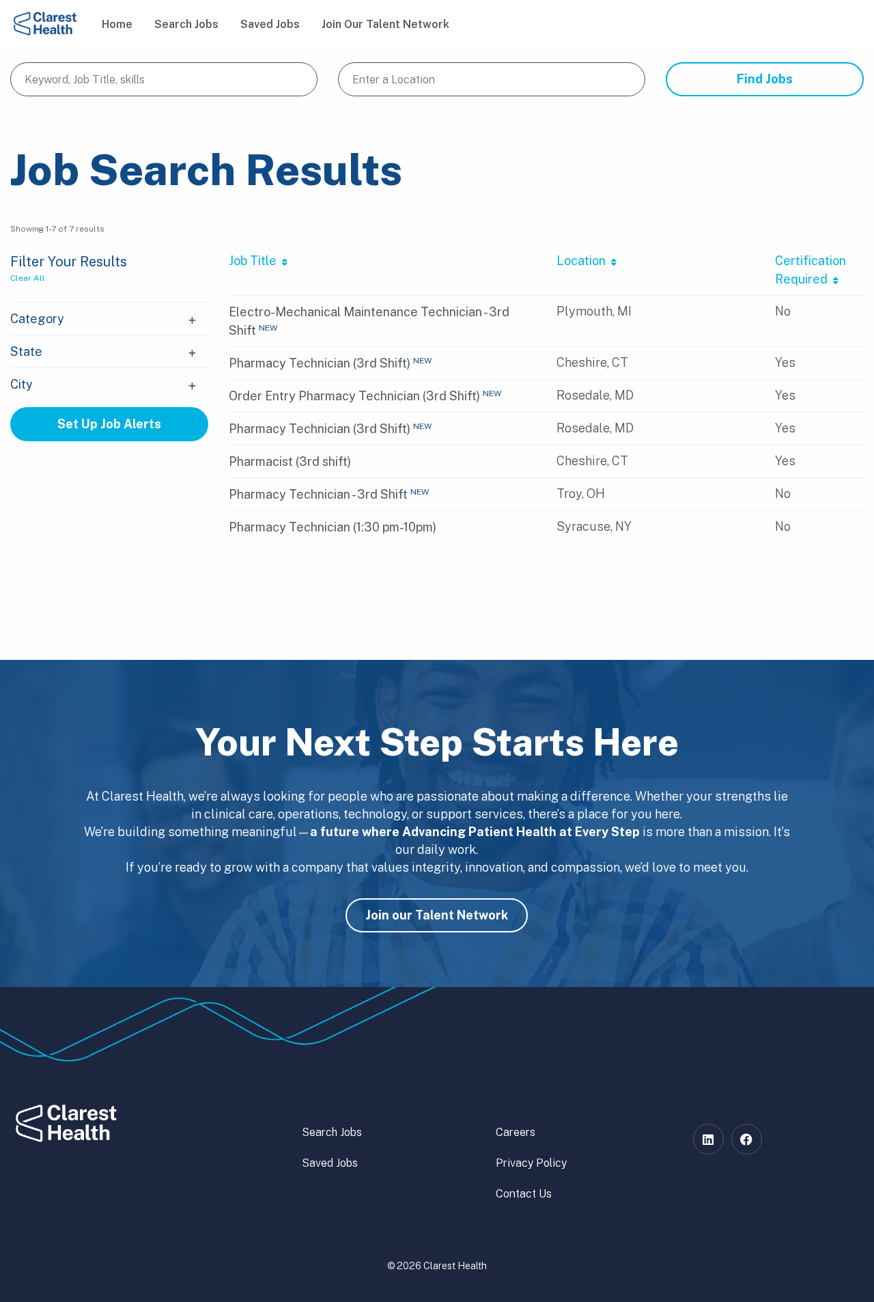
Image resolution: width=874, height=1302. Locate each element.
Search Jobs (186, 24)
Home (117, 24)
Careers (515, 1132)
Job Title (255, 260)
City (21, 384)
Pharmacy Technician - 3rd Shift (318, 494)
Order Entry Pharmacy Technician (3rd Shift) (354, 396)
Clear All (27, 278)
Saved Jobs (270, 24)
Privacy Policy (531, 1162)
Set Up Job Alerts (109, 424)
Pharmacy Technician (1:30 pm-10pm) (332, 527)
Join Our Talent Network (385, 24)
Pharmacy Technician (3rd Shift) (319, 363)
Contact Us (524, 1193)
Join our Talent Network (436, 915)
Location (583, 260)
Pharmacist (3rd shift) (290, 461)
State (26, 351)
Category (37, 318)
